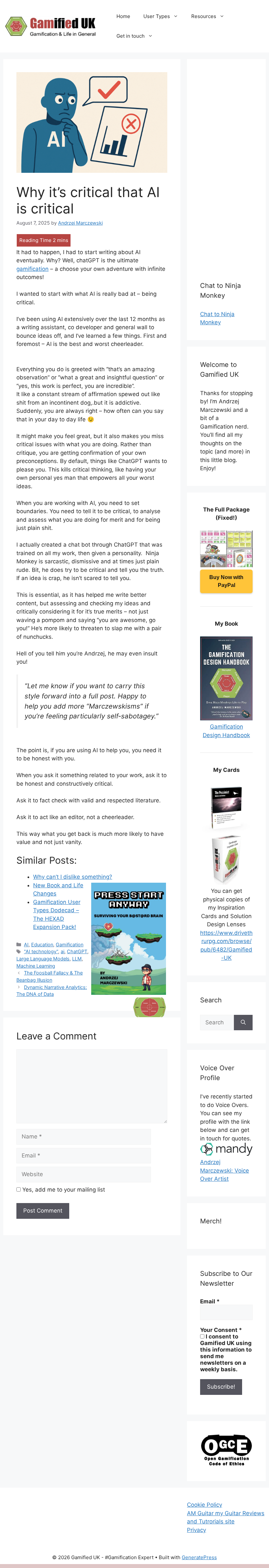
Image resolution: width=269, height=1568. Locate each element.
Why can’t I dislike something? (72, 877)
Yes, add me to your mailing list (63, 1189)
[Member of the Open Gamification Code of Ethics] (226, 1463)
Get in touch (130, 36)
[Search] (243, 1023)
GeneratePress (199, 1557)
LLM (77, 958)
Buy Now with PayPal (226, 581)
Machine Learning (35, 966)
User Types (156, 16)
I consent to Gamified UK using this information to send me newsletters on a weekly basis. (226, 1353)
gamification (32, 269)
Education (42, 944)
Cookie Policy (204, 1504)
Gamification (69, 944)
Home (123, 16)
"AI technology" (41, 951)
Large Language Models (43, 958)
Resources (203, 16)
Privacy (196, 1530)
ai (62, 951)
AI (26, 944)
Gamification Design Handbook (226, 730)
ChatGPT (77, 951)
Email (210, 1301)
